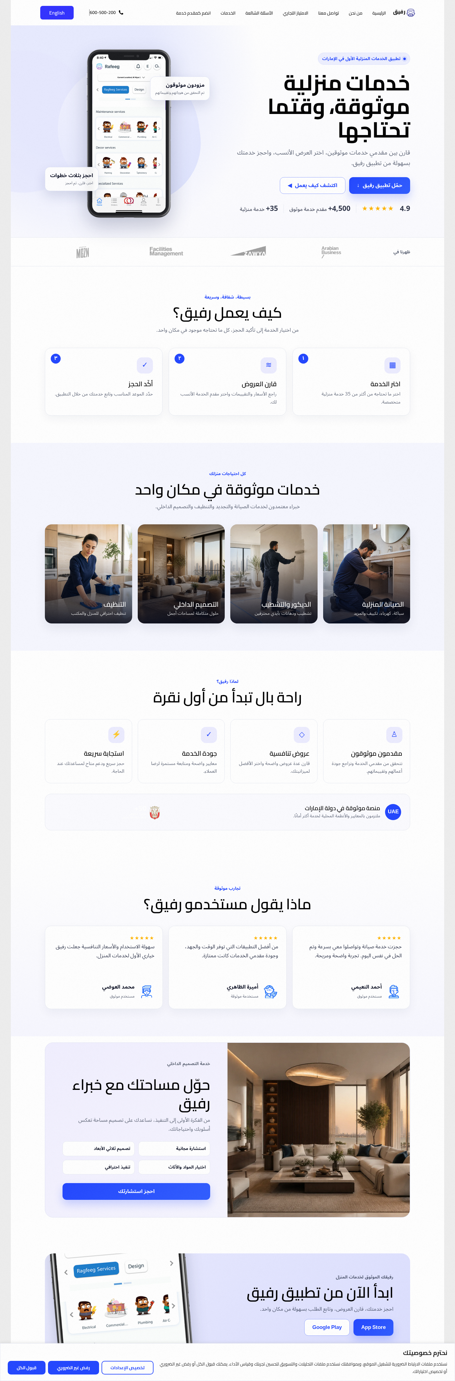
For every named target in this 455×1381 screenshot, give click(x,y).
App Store (373, 1327)
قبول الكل (27, 1368)
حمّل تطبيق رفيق (379, 185)
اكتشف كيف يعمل (312, 185)
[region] (227, 1362)
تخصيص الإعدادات (127, 1368)
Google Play (327, 1327)
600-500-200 (103, 12)
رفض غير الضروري (73, 1368)
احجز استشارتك (136, 1191)
